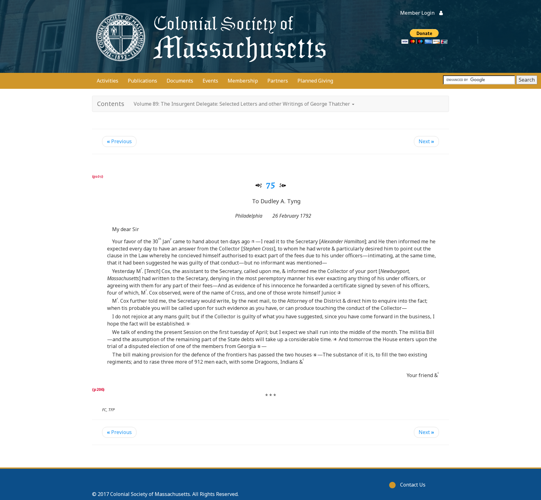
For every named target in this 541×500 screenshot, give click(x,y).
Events (210, 80)
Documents (180, 80)
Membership (243, 80)
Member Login (417, 12)
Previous (119, 141)
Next (426, 141)
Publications (142, 80)
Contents (110, 103)
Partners (277, 80)
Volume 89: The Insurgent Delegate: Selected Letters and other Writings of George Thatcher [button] (242, 103)
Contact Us (412, 484)
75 (270, 184)
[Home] (209, 36)
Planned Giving (315, 80)
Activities (107, 80)
